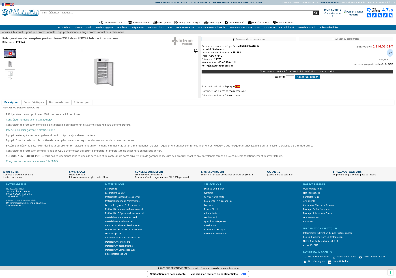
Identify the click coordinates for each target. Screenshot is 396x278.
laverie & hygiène (104, 27)
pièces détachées (329, 27)
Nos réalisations (260, 22)
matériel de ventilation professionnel (124, 209)
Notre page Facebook (318, 256)
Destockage (214, 22)
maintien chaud (156, 27)
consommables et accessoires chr (122, 237)
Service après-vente (214, 197)
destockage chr (113, 233)
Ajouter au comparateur (347, 38)
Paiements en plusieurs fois (218, 201)
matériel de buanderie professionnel (123, 229)
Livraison (208, 205)
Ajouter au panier (307, 76)
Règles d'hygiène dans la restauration (322, 237)
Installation (210, 225)
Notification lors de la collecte (168, 274)
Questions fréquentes (215, 221)
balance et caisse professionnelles (122, 225)
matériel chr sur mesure (117, 242)
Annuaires (308, 221)
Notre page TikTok (346, 256)
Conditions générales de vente (319, 205)
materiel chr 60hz (307, 27)
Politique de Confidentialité (317, 209)
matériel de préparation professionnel (124, 213)
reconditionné (286, 27)
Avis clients (309, 201)
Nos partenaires (311, 217)
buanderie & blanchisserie (211, 27)
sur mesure (269, 27)
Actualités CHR (310, 245)
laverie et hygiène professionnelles (123, 205)
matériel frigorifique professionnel (122, 201)
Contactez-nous (285, 22)
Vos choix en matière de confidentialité (214, 274)
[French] (4, 4)
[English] (12, 4)
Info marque (81, 102)
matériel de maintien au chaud (121, 217)
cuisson (78, 27)
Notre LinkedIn (340, 261)
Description (11, 102)
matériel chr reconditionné (119, 246)
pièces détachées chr (116, 254)
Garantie (208, 193)
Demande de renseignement (250, 39)
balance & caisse (185, 27)
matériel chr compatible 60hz (120, 250)
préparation (138, 27)
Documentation (59, 102)
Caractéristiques (34, 102)
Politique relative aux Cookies (318, 213)
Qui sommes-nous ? (114, 22)
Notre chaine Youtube (374, 256)
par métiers (64, 27)
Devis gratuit (164, 22)
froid (88, 27)
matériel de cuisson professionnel (122, 197)
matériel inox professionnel (119, 221)
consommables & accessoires (244, 27)
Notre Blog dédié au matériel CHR (320, 241)
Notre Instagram (316, 261)
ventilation (122, 27)
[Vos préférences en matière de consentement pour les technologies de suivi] (391, 273)
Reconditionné (236, 22)
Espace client (211, 209)
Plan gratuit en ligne (189, 22)
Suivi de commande (214, 188)
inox (170, 27)
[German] (8, 4)
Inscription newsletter (215, 233)
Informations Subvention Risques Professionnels (327, 233)
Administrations (141, 22)
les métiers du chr (115, 193)
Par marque (111, 188)
